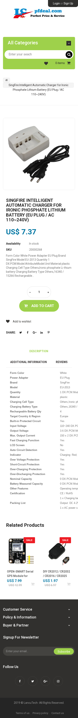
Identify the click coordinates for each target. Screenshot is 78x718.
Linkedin (41, 332)
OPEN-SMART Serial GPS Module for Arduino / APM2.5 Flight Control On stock (20, 574)
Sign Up (68, 3)
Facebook (27, 332)
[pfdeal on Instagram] (58, 678)
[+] (48, 292)
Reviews (62, 362)
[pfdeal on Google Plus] (45, 678)
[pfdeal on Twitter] (32, 678)
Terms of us (22, 713)
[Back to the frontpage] (6, 80)
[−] (30, 292)
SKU (9, 249)
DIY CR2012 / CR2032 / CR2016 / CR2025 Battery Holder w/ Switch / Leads (56, 574)
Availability (13, 243)
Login (56, 3)
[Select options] (69, 584)
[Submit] (33, 584)
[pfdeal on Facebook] (19, 678)
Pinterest (48, 332)
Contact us (57, 713)
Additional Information (28, 362)
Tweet (20, 332)
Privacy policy (40, 713)
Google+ (34, 332)
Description (38, 351)
